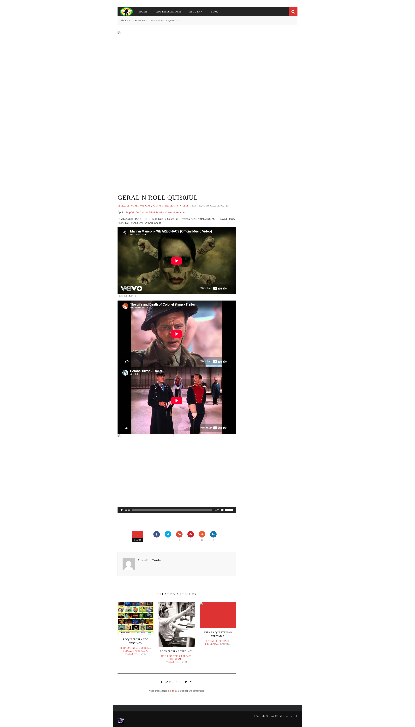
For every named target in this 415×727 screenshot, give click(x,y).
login (172, 691)
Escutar (195, 11)
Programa (171, 206)
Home (143, 11)
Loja (214, 11)
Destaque (124, 206)
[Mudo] (222, 510)
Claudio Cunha (219, 206)
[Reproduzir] (121, 510)
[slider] (229, 510)
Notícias (145, 206)
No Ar (134, 206)
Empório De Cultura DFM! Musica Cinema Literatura (155, 212)
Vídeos (184, 206)
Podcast (158, 206)
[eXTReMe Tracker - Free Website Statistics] (121, 720)
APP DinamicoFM (168, 11)
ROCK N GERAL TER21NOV (176, 651)
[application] (177, 510)
